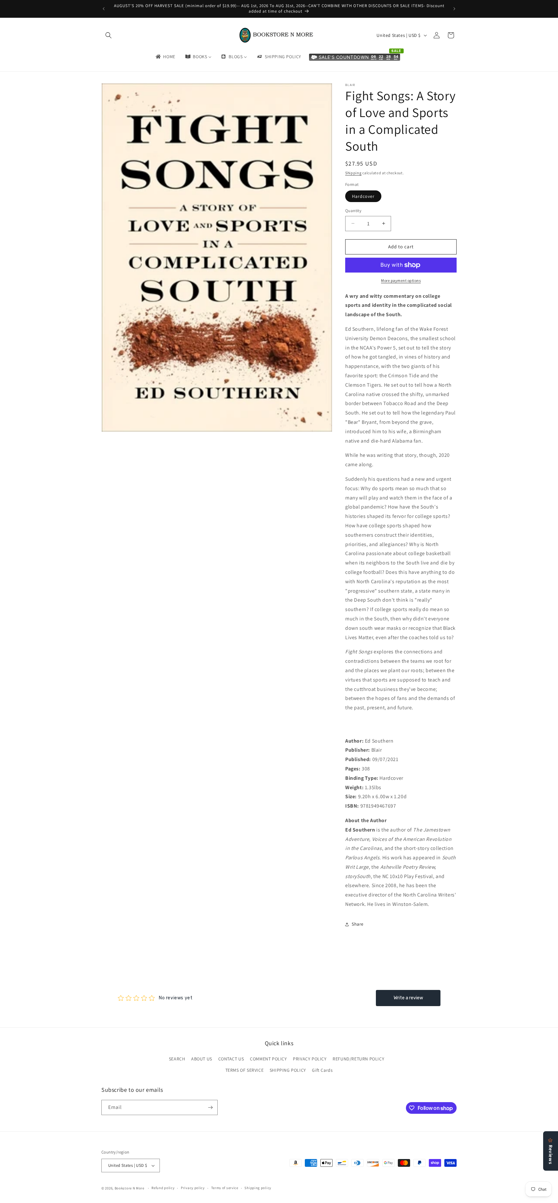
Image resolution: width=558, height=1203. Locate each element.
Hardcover (363, 196)
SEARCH (177, 1059)
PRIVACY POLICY (309, 1059)
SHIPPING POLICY (288, 1070)
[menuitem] (165, 56)
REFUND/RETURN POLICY (358, 1059)
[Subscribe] (210, 1107)
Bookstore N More (129, 1188)
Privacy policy (193, 1188)
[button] (108, 35)
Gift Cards (322, 1070)
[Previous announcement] (104, 9)
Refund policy (162, 1188)
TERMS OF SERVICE (244, 1070)
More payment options (401, 280)
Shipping (353, 172)
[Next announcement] (454, 9)
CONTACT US (231, 1059)
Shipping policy (257, 1188)
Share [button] (358, 924)
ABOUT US (201, 1059)
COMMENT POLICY (268, 1059)
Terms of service (224, 1188)
